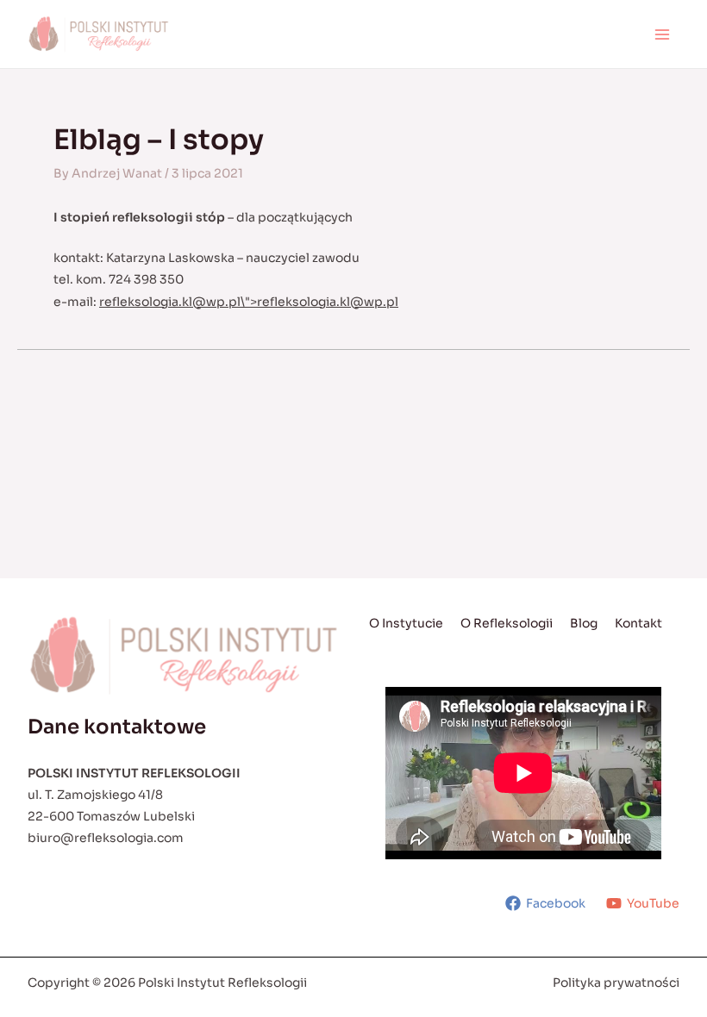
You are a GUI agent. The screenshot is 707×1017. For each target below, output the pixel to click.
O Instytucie (406, 623)
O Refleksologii (506, 623)
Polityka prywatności (616, 982)
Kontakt (638, 623)
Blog (584, 623)
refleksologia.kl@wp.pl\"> (248, 301)
